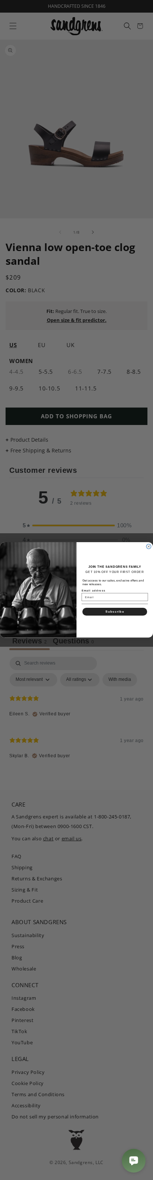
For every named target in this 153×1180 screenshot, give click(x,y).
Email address (93, 590)
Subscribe (114, 611)
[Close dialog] (148, 546)
